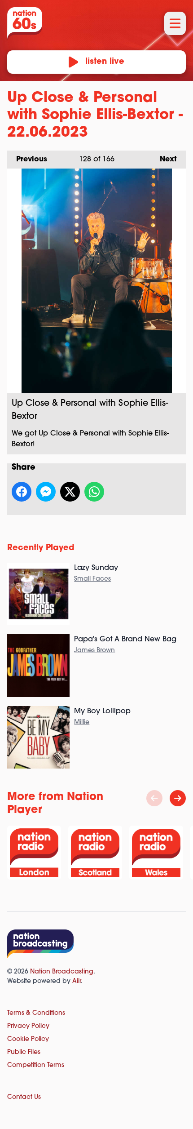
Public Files (23, 1052)
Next (164, 159)
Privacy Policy (28, 1026)
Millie (81, 722)
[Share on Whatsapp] (94, 492)
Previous (27, 159)
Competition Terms (35, 1065)
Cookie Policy (28, 1039)
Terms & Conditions (36, 1013)
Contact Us (24, 1097)
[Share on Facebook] (21, 492)
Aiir (76, 981)
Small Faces (92, 579)
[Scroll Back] (154, 798)
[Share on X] (70, 492)
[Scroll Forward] (178, 798)
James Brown (94, 650)
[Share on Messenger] (46, 492)
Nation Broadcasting (61, 972)
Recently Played (41, 548)
